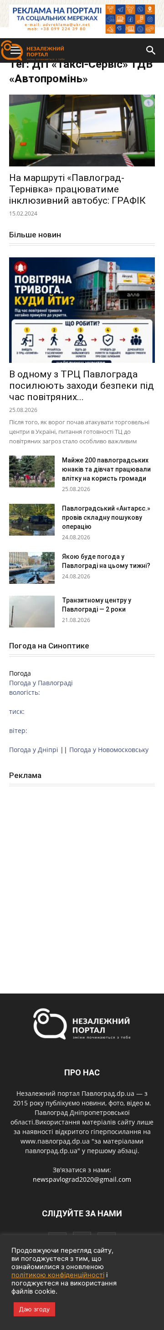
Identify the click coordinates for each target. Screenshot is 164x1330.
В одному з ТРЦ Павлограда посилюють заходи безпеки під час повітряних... (81, 385)
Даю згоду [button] (34, 1309)
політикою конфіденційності (57, 1275)
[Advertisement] (82, 880)
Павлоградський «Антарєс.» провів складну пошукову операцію (106, 517)
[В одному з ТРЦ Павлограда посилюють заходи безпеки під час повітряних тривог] (82, 310)
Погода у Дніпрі (33, 749)
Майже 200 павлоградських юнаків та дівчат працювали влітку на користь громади (106, 469)
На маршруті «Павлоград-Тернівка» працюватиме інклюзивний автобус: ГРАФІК (77, 189)
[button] (151, 50)
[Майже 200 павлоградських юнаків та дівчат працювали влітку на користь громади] (32, 471)
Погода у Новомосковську (109, 749)
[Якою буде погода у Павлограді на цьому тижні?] (32, 568)
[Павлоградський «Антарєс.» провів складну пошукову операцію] (32, 520)
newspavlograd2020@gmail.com (82, 1179)
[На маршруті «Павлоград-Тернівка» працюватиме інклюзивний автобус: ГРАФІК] (82, 130)
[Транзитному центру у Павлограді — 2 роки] (32, 611)
